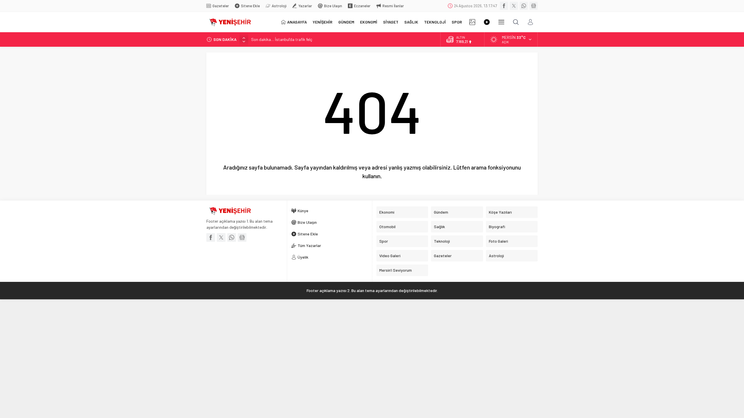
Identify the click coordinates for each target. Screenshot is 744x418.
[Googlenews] (534, 6)
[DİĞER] (501, 22)
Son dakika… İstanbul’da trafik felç (281, 39)
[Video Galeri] (487, 22)
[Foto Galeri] (472, 22)
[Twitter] (514, 6)
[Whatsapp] (524, 6)
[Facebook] (504, 6)
